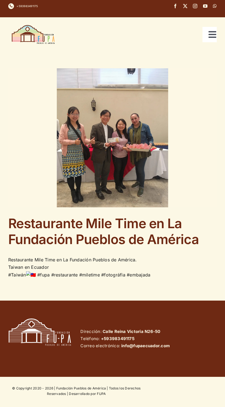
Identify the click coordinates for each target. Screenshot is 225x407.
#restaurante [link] (64, 275)
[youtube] (205, 6)
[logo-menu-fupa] (33, 25)
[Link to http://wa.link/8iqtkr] (11, 6)
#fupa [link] (43, 275)
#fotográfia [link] (113, 275)
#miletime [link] (89, 275)
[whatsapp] (215, 6)
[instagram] (195, 6)
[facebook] (175, 6)
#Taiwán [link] (17, 275)
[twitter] (185, 6)
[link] (28, 267)
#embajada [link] (138, 275)
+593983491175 (27, 6)
